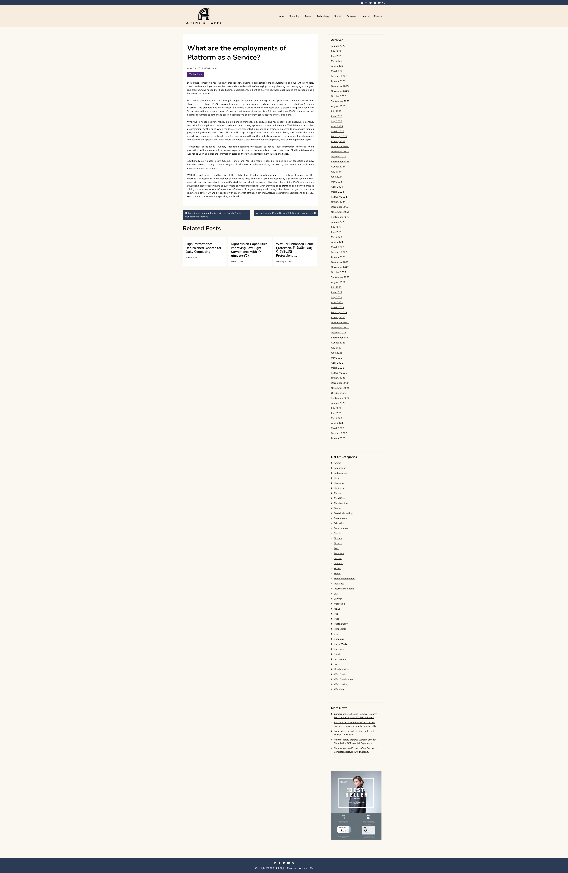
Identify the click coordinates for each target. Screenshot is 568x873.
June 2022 (336, 292)
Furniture (339, 553)
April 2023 (337, 242)
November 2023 (340, 212)
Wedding (339, 689)
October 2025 (338, 96)
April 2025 (337, 126)
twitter (370, 2)
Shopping (294, 16)
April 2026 (337, 66)
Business (351, 16)
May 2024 (336, 181)
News (337, 608)
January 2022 (338, 317)
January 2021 (338, 378)
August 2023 (338, 222)
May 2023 (336, 237)
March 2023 (337, 247)
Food (336, 548)
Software (339, 649)
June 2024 (336, 176)
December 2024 (340, 146)
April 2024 (337, 186)
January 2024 (338, 202)
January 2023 (338, 257)
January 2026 (338, 81)
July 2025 (336, 111)
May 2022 (336, 297)
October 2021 (338, 332)
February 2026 (339, 76)
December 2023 (340, 207)
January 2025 (338, 141)
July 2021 (336, 347)
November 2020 (340, 388)
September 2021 (340, 337)
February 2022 (339, 312)
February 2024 (339, 197)
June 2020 (336, 413)
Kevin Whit (211, 68)
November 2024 (340, 151)
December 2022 (340, 262)
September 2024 (340, 161)
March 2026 (337, 71)
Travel (308, 16)
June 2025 (336, 116)
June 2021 (336, 352)
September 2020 (340, 398)
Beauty (338, 478)
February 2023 (339, 252)
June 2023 (336, 232)
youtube (374, 2)
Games (338, 558)
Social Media (340, 644)
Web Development (344, 679)
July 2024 (336, 171)
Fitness (338, 543)
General (338, 563)
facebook (366, 2)
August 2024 (338, 166)
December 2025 (340, 86)
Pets (336, 619)
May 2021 (336, 357)
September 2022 (340, 277)
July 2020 (336, 408)
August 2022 (338, 282)
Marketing (339, 603)
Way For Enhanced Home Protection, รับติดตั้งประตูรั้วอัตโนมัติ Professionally (295, 250)
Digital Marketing (343, 513)
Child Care (339, 498)
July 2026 (336, 51)
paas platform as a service (290, 185)
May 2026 (336, 61)
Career (337, 493)
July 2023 (336, 227)
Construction (341, 503)
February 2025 (339, 136)
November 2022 (340, 267)
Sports (337, 16)
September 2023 (340, 217)
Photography (341, 624)
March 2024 (337, 191)
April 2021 (337, 362)
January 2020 (338, 438)
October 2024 (338, 156)
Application (340, 468)
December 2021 (340, 322)
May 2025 (336, 121)
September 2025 (340, 101)
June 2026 (336, 56)
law (336, 593)
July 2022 (336, 287)
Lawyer (338, 598)
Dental (337, 508)
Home (281, 16)
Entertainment (341, 528)
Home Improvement (344, 578)
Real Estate (340, 629)
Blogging (339, 483)
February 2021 (339, 373)
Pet (336, 613)
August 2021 (338, 342)
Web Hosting (341, 684)
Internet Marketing (344, 588)
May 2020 (336, 418)
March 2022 (337, 307)
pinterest (379, 2)
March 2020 (337, 428)
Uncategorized (341, 669)
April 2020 (337, 423)
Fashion (338, 533)
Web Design (340, 674)
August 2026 (338, 46)
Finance (378, 16)
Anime (337, 463)
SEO (336, 634)
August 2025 (338, 106)
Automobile (340, 473)
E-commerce (340, 518)
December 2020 (340, 383)
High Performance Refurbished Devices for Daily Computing (203, 248)
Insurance (339, 583)
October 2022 (338, 272)
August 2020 (338, 403)
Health (365, 16)
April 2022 (337, 302)
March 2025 (337, 131)
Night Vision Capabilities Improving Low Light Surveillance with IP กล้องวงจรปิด (249, 250)
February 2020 (339, 433)
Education (339, 523)
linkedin (361, 2)
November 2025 (340, 91)
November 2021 (340, 327)
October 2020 (338, 393)
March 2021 (337, 367)
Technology (323, 16)
